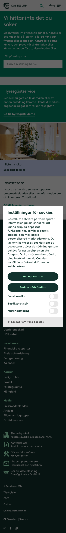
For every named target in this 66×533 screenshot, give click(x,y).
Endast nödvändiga (33, 287)
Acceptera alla (33, 276)
